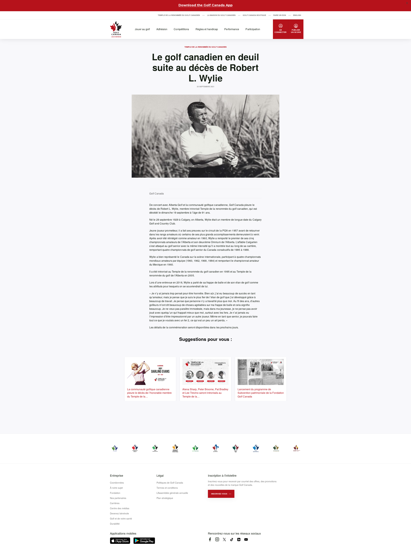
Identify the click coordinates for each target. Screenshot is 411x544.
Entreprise (116, 475)
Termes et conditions (167, 487)
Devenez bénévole (119, 513)
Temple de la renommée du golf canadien (179, 15)
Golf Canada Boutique (254, 15)
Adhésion (161, 29)
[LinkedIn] (239, 539)
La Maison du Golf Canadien (221, 15)
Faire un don (279, 15)
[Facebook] (210, 539)
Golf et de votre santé (121, 518)
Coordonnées (117, 482)
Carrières (114, 503)
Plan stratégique (165, 498)
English (297, 15)
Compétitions (181, 29)
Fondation (115, 492)
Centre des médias (119, 508)
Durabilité (115, 523)
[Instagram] (217, 539)
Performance (231, 29)
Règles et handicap (207, 29)
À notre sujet (116, 487)
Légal (160, 475)
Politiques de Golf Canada (170, 482)
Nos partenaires (118, 498)
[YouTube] (246, 539)
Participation (252, 29)
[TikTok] (232, 539)
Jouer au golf (142, 29)
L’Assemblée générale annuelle (172, 492)
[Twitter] (224, 539)
